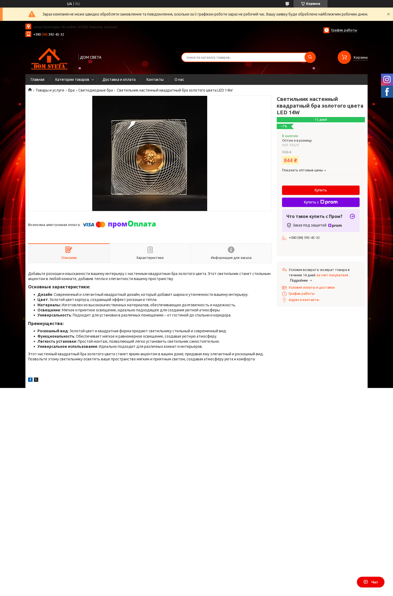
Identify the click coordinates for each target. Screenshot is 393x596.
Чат (374, 582)
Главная (37, 79)
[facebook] (30, 380)
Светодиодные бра (95, 90)
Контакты (155, 79)
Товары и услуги (50, 90)
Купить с (311, 202)
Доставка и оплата (119, 79)
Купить (321, 190)
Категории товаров (72, 79)
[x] (36, 380)
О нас (179, 79)
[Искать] (310, 57)
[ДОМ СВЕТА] (49, 56)
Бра (71, 90)
